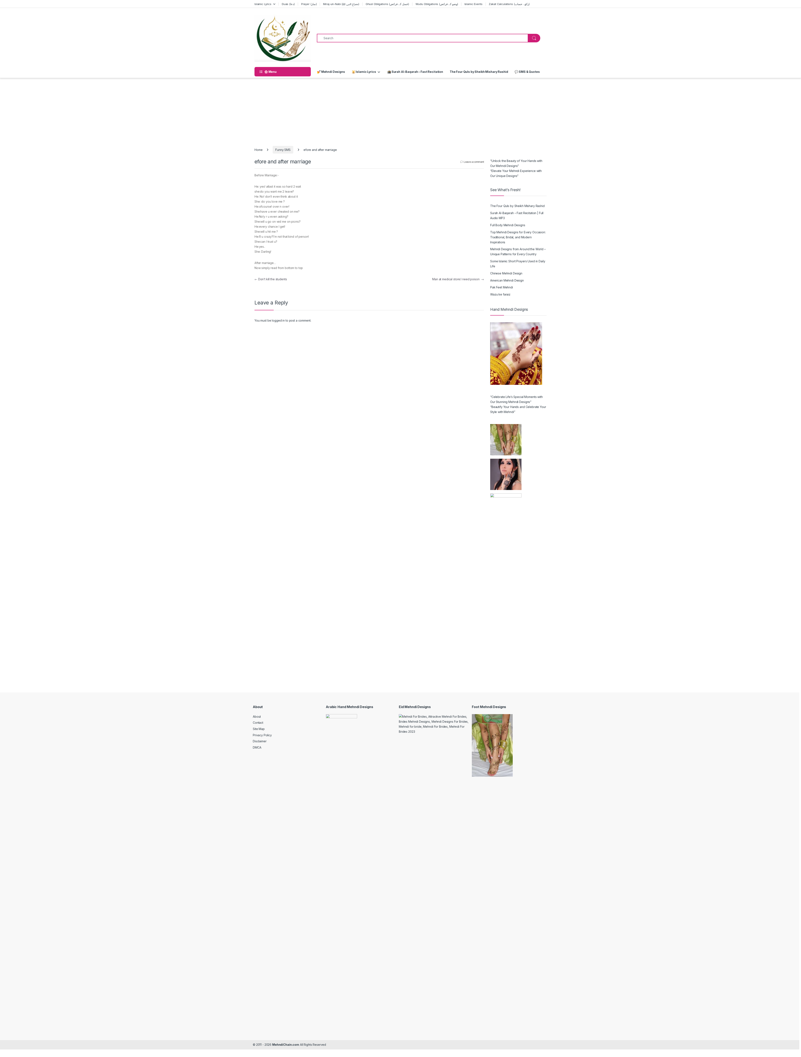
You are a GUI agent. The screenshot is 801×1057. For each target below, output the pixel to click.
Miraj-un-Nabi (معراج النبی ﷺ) (341, 4)
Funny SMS (283, 150)
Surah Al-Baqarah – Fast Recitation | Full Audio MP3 (516, 215)
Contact (258, 722)
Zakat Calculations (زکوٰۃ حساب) (509, 4)
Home (258, 150)
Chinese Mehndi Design (506, 273)
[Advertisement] (400, 109)
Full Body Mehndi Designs (507, 225)
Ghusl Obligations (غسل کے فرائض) (387, 4)
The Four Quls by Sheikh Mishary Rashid (479, 71)
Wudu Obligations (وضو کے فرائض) (437, 4)
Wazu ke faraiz (500, 294)
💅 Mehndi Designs (331, 71)
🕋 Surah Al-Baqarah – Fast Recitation (415, 71)
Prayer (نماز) (309, 4)
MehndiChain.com (285, 1044)
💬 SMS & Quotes (527, 71)
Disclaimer (260, 741)
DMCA (257, 747)
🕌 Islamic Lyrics (364, 71)
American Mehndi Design (507, 280)
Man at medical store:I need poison (458, 279)
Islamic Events (473, 4)
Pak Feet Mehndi (501, 287)
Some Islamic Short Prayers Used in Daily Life (517, 263)
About (257, 716)
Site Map (259, 729)
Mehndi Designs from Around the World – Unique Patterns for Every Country (518, 251)
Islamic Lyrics (262, 4)
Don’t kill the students (270, 279)
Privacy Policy (262, 735)
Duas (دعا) (288, 4)
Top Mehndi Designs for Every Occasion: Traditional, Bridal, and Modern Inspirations (518, 237)
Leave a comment (474, 161)
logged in (278, 320)
